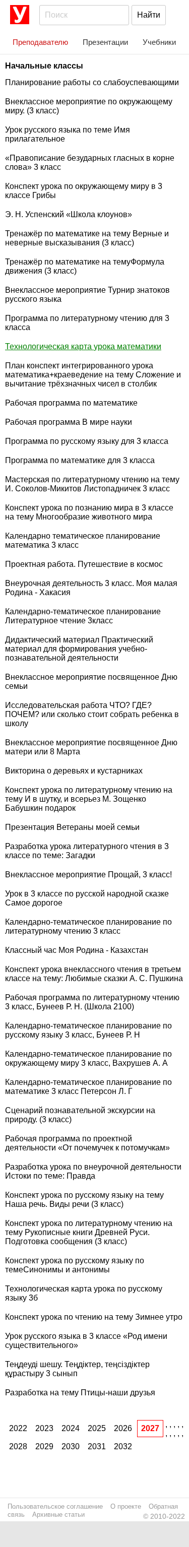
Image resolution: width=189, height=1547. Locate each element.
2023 (44, 1428)
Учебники (159, 42)
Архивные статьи (58, 1514)
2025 (97, 1428)
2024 (70, 1428)
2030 (70, 1446)
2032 (123, 1446)
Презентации (105, 42)
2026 (123, 1428)
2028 (18, 1446)
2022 (18, 1428)
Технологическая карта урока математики (83, 346)
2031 (97, 1446)
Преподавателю (40, 42)
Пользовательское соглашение (55, 1506)
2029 (44, 1446)
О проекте (125, 1506)
